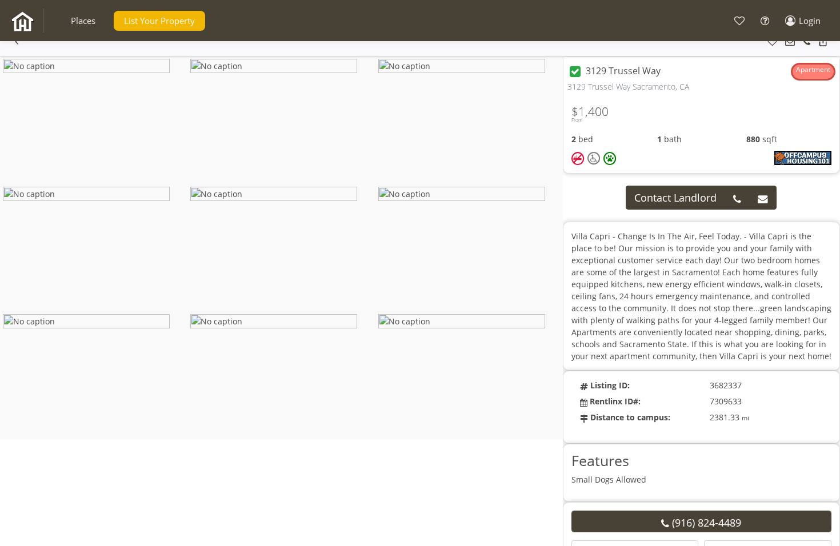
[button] (83, 21)
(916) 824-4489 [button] (705, 522)
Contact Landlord (675, 197)
